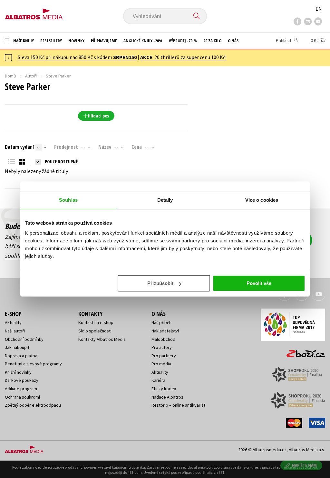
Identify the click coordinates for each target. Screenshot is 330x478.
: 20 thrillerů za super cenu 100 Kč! (183, 57)
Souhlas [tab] (68, 200)
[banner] (34, 12)
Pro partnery (163, 356)
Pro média (161, 364)
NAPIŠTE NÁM (304, 465)
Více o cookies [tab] (261, 200)
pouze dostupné (61, 161)
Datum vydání (19, 146)
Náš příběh (161, 322)
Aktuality (13, 322)
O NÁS (233, 41)
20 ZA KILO (212, 41)
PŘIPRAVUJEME (104, 41)
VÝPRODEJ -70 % (183, 41)
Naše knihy (23, 41)
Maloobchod (163, 339)
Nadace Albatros (167, 397)
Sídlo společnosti (95, 331)
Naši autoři (15, 331)
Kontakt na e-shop (95, 322)
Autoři (31, 76)
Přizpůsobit (160, 283)
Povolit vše (259, 283)
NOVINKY (76, 41)
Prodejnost (66, 146)
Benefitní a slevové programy (33, 364)
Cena (136, 146)
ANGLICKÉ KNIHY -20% (142, 41)
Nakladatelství (165, 331)
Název (104, 146)
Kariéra (158, 380)
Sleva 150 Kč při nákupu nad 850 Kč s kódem (77, 57)
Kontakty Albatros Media (102, 339)
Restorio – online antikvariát (178, 405)
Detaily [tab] (165, 200)
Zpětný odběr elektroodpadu (33, 405)
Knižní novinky (18, 372)
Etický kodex (163, 389)
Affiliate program (21, 389)
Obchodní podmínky (24, 339)
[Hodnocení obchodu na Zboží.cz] (302, 351)
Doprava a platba (21, 356)
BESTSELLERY (51, 41)
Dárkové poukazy (21, 380)
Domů (10, 76)
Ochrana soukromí (22, 397)
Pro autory (161, 347)
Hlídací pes (98, 116)
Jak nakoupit (17, 347)
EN (318, 8)
